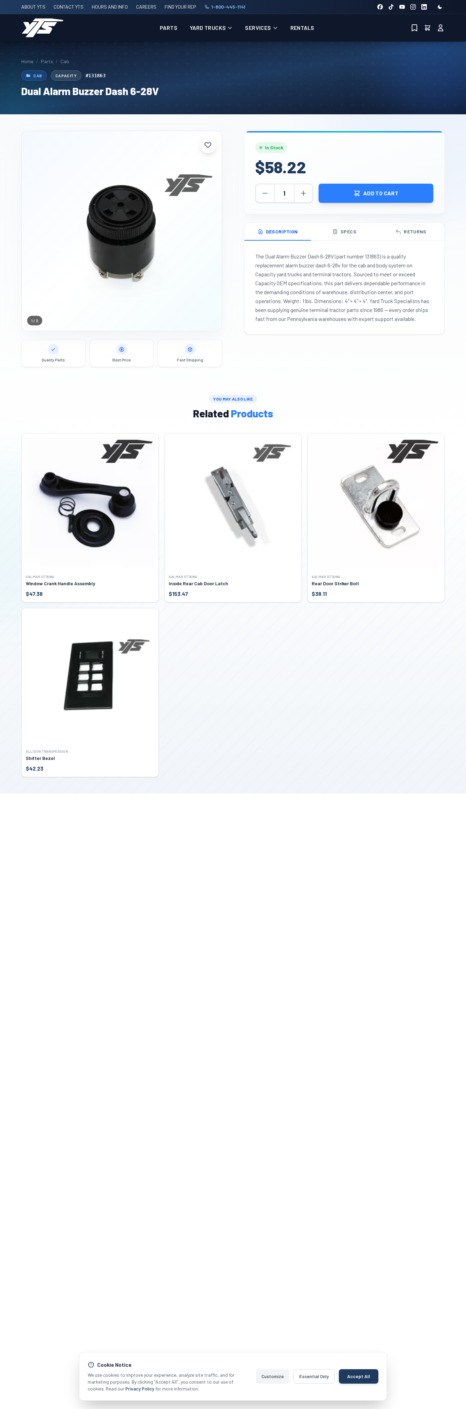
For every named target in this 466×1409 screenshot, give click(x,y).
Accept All (358, 1376)
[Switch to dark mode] (440, 7)
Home (27, 61)
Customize (273, 1376)
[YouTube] (402, 7)
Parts (168, 27)
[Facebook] (380, 7)
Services (258, 27)
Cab (64, 61)
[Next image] (211, 231)
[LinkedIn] (424, 7)
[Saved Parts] (414, 28)
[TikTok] (391, 7)
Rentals (302, 27)
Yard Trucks (208, 27)
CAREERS (146, 7)
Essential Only (314, 1376)
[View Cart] (427, 27)
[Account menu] (440, 28)
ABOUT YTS (33, 7)
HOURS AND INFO (110, 7)
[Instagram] (413, 7)
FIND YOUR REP (180, 7)
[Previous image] (32, 231)
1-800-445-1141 (228, 7)
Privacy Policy (139, 1388)
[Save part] (208, 144)
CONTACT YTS (69, 7)
